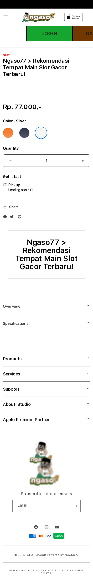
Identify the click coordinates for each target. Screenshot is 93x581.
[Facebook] (6, 218)
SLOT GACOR (36, 555)
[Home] (38, 17)
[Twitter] (13, 218)
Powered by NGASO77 (63, 555)
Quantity (11, 148)
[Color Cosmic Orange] (8, 133)
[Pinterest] (20, 218)
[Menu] (5, 17)
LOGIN (49, 33)
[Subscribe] (75, 506)
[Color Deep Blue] (24, 133)
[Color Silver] (41, 133)
